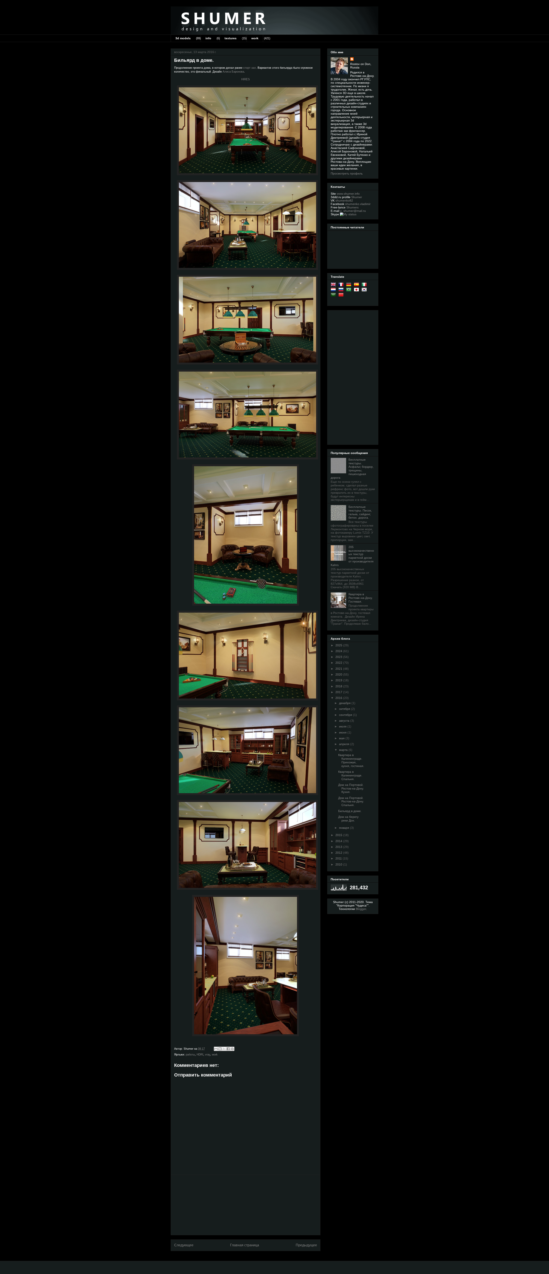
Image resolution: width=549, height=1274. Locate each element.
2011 (339, 858)
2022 (339, 662)
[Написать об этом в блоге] (220, 1049)
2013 (339, 847)
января (344, 827)
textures (231, 38)
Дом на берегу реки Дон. (348, 818)
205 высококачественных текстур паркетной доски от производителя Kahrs (352, 556)
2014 (339, 841)
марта (343, 750)
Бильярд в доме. (350, 811)
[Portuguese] (349, 290)
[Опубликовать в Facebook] (228, 1049)
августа (344, 720)
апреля (344, 744)
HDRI (200, 1054)
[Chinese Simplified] (341, 295)
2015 (339, 835)
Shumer (356, 197)
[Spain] (357, 285)
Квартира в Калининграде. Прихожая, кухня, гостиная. (351, 760)
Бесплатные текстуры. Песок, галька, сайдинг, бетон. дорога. (360, 512)
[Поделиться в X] (224, 1049)
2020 (339, 674)
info (208, 38)
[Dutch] (334, 290)
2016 (339, 698)
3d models (183, 38)
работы (190, 1054)
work (254, 38)
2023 (339, 657)
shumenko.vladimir (358, 204)
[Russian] (341, 290)
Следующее (183, 1245)
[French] (341, 285)
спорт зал (249, 67)
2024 (339, 651)
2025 (339, 645)
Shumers (352, 207)
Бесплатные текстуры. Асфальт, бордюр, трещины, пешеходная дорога (352, 468)
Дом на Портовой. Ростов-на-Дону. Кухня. (351, 788)
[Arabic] (334, 295)
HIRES (245, 79)
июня (343, 732)
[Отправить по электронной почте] (216, 1049)
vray (207, 1054)
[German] (349, 285)
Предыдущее (306, 1245)
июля (343, 726)
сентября (346, 715)
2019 (339, 680)
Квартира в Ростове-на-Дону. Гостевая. (360, 597)
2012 (339, 852)
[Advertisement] (245, 1205)
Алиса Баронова (233, 71)
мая (342, 738)
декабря (345, 703)
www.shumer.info (348, 193)
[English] (334, 285)
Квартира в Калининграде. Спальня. (350, 775)
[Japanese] (357, 290)
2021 (339, 668)
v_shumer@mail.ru (353, 211)
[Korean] (365, 290)
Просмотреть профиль (347, 173)
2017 (339, 692)
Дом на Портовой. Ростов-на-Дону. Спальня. (351, 801)
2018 (339, 686)
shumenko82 (344, 200)
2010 (339, 864)
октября (345, 709)
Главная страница (244, 1245)
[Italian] (365, 285)
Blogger (361, 909)
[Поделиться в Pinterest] (232, 1049)
